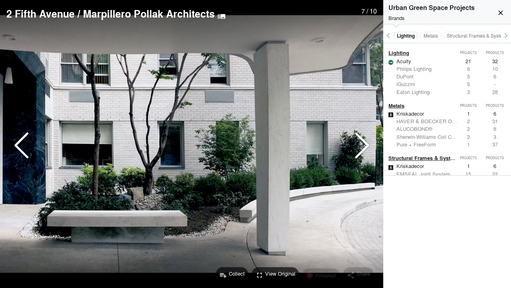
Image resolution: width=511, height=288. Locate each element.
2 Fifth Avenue (40, 13)
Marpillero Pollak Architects (149, 13)
